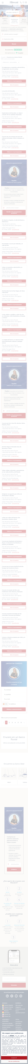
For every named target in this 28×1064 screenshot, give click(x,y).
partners (12, 1035)
